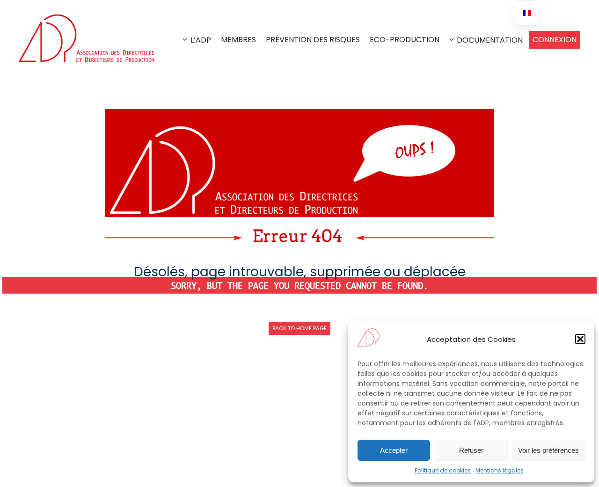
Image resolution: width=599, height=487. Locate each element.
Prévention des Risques (313, 39)
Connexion (555, 39)
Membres (238, 39)
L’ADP (200, 40)
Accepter (394, 450)
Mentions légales (499, 470)
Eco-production (404, 39)
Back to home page (299, 328)
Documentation (490, 40)
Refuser (471, 450)
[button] (580, 339)
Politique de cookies (443, 470)
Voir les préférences (548, 450)
